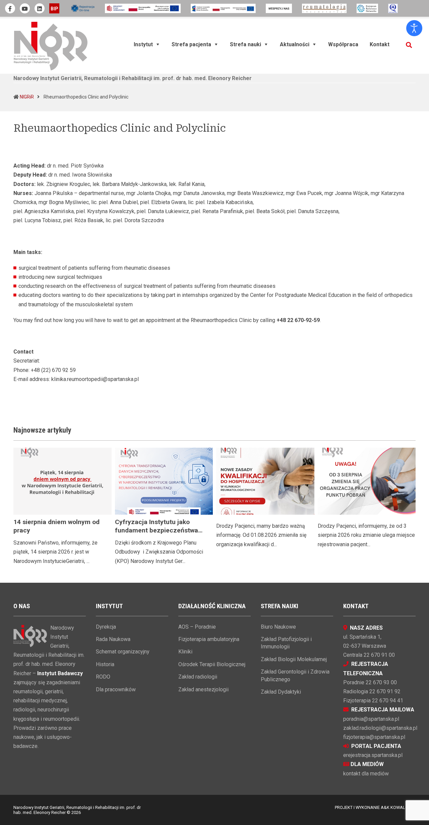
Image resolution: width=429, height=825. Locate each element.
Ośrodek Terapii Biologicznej (211, 664)
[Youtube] (25, 8)
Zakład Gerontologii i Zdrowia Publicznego (295, 675)
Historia (105, 664)
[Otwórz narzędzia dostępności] (414, 28)
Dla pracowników (116, 689)
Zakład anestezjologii (203, 689)
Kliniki (185, 651)
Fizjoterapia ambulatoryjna (208, 639)
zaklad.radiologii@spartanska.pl (380, 728)
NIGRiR (27, 97)
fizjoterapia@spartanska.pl (374, 737)
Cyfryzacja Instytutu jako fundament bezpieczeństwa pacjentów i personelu (156, 530)
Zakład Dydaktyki (281, 692)
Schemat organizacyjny (122, 651)
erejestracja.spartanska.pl (373, 755)
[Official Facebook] (10, 8)
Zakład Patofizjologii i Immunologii (286, 643)
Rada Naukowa (113, 639)
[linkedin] (40, 8)
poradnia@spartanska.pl (371, 719)
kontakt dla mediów (366, 773)
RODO (103, 677)
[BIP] (54, 8)
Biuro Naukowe (278, 627)
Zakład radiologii (197, 677)
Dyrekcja (106, 627)
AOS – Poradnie (197, 627)
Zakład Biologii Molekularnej (294, 659)
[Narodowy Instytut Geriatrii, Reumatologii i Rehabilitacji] (50, 46)
